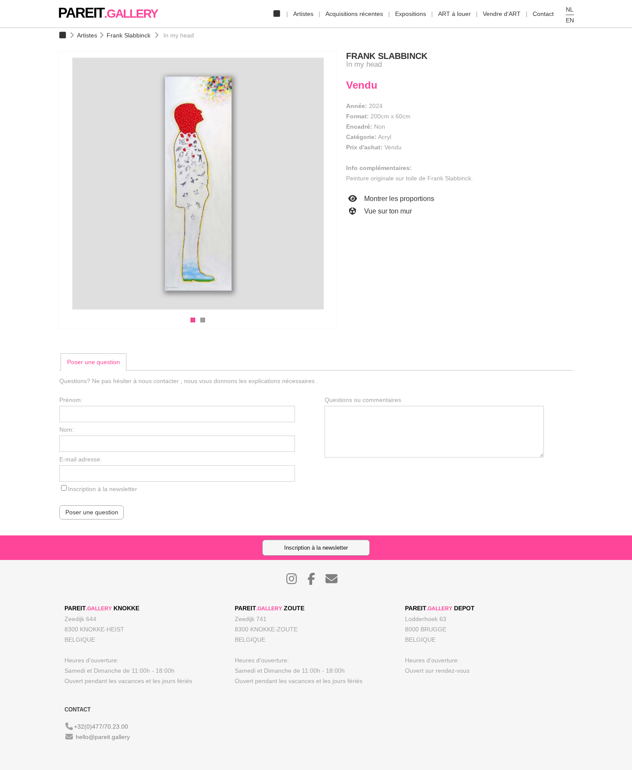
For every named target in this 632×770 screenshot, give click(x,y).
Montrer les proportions (398, 198)
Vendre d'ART (502, 13)
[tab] (93, 362)
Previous (49, 184)
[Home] (276, 14)
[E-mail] (335, 581)
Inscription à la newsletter (102, 489)
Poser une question (93, 362)
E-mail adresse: (80, 459)
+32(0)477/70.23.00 (101, 726)
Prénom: (71, 399)
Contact (543, 13)
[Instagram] (296, 581)
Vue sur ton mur (387, 211)
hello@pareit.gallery (103, 736)
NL (570, 9)
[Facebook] (315, 581)
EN (570, 20)
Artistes (303, 13)
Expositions (410, 13)
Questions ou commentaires (363, 399)
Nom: (66, 429)
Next (346, 184)
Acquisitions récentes (354, 13)
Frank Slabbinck (128, 35)
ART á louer (454, 13)
